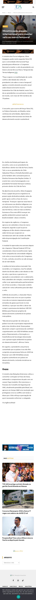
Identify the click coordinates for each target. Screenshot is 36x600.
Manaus (5, 586)
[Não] (34, 594)
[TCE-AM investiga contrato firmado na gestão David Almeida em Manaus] (18, 472)
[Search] (33, 7)
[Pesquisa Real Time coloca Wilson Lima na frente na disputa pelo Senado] (18, 526)
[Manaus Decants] (18, 2)
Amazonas (13, 586)
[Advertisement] (18, 141)
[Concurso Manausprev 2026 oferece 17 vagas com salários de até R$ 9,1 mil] (18, 499)
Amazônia (28, 586)
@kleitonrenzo (18, 104)
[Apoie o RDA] (18, 551)
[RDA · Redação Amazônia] (18, 7)
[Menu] (3, 7)
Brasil (5, 26)
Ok (18, 597)
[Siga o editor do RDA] (18, 448)
